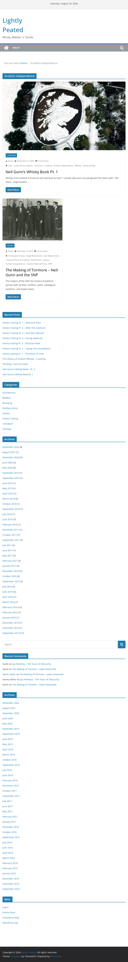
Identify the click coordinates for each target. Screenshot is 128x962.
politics (46, 260)
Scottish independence (63, 165)
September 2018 (11, 509)
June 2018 (7, 519)
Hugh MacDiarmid (34, 255)
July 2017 (7, 545)
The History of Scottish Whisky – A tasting (23, 358)
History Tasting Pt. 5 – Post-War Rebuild (23, 333)
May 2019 (7, 488)
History (10, 245)
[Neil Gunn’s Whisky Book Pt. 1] (64, 116)
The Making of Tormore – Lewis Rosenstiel (34, 669)
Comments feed (10, 917)
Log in (5, 907)
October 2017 (9, 534)
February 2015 (9, 612)
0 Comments (43, 161)
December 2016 (10, 571)
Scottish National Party (37, 263)
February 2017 (9, 560)
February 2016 (9, 607)
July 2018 (7, 514)
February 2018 (9, 524)
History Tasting (10, 418)
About (16, 47)
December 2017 (10, 529)
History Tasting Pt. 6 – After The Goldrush (24, 327)
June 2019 (7, 483)
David (10, 161)
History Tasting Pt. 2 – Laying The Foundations (26, 348)
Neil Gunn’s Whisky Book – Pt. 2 (18, 369)
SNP (50, 263)
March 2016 (8, 602)
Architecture (8, 392)
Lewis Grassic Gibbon (23, 165)
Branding (7, 403)
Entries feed (8, 912)
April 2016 (7, 596)
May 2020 (7, 467)
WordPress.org (10, 922)
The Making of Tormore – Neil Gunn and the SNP (32, 272)
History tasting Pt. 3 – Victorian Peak (21, 343)
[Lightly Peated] (6, 48)
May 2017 (7, 555)
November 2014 (10, 627)
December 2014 (10, 622)
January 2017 (9, 565)
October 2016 (9, 576)
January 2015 (9, 617)
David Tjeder (9, 674)
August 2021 (8, 452)
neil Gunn (38, 165)
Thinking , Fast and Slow (15, 364)
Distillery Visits (10, 408)
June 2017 (7, 550)
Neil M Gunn (36, 260)
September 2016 (11, 581)
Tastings (6, 428)
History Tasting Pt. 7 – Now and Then (21, 322)
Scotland (48, 165)
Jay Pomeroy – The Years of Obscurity (31, 663)
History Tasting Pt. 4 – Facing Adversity (22, 338)
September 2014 (11, 633)
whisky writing (89, 165)
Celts (10, 165)
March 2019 (8, 498)
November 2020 (10, 457)
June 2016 (7, 591)
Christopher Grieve (16, 255)
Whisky (78, 165)
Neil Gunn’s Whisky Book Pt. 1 (32, 171)
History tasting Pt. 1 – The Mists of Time (23, 353)
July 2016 (7, 586)
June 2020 (7, 462)
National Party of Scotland (18, 260)
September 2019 (11, 478)
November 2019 (10, 472)
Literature (11, 155)
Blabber (6, 397)
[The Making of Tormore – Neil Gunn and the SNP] (32, 219)
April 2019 (7, 493)
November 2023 (10, 447)
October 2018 (9, 503)
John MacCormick (51, 255)
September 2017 (11, 540)
